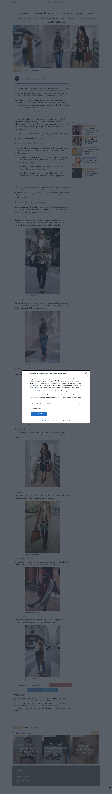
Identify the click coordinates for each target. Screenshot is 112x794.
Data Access (56, 420)
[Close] (86, 374)
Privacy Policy (66, 420)
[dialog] (56, 397)
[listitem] (56, 404)
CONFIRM (39, 413)
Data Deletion (46, 420)
